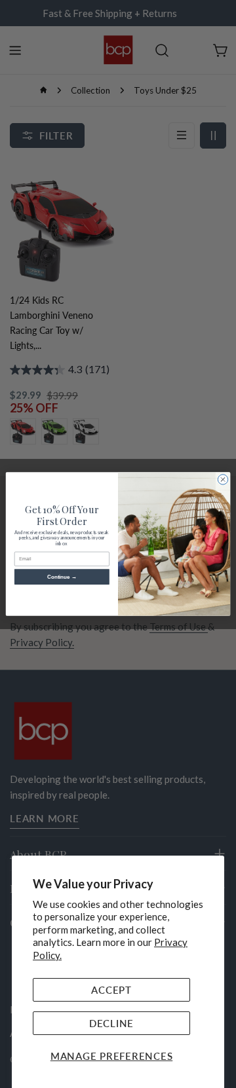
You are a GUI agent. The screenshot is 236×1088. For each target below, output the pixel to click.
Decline (111, 1023)
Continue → (61, 577)
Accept (111, 990)
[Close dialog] (222, 479)
